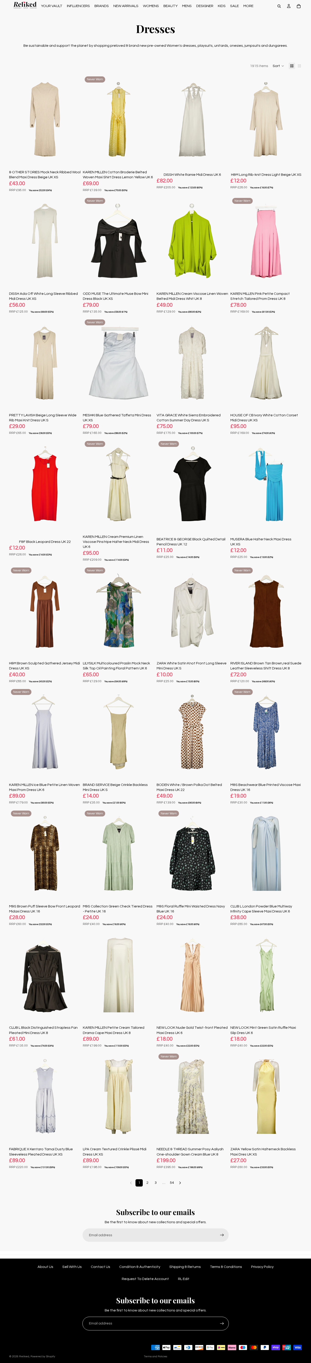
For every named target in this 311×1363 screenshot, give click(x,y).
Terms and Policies (155, 1356)
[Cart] (299, 6)
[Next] (180, 1183)
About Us (45, 1267)
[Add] (73, 157)
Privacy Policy (262, 1267)
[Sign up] (222, 1235)
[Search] (279, 6)
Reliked (24, 1356)
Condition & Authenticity (139, 1267)
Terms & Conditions (226, 1267)
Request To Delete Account (145, 1279)
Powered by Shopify (43, 1356)
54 (172, 1182)
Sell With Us (72, 1267)
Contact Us (100, 1267)
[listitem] (248, 6)
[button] (278, 66)
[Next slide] (74, 119)
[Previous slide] (16, 119)
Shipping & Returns (185, 1267)
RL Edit (183, 1279)
